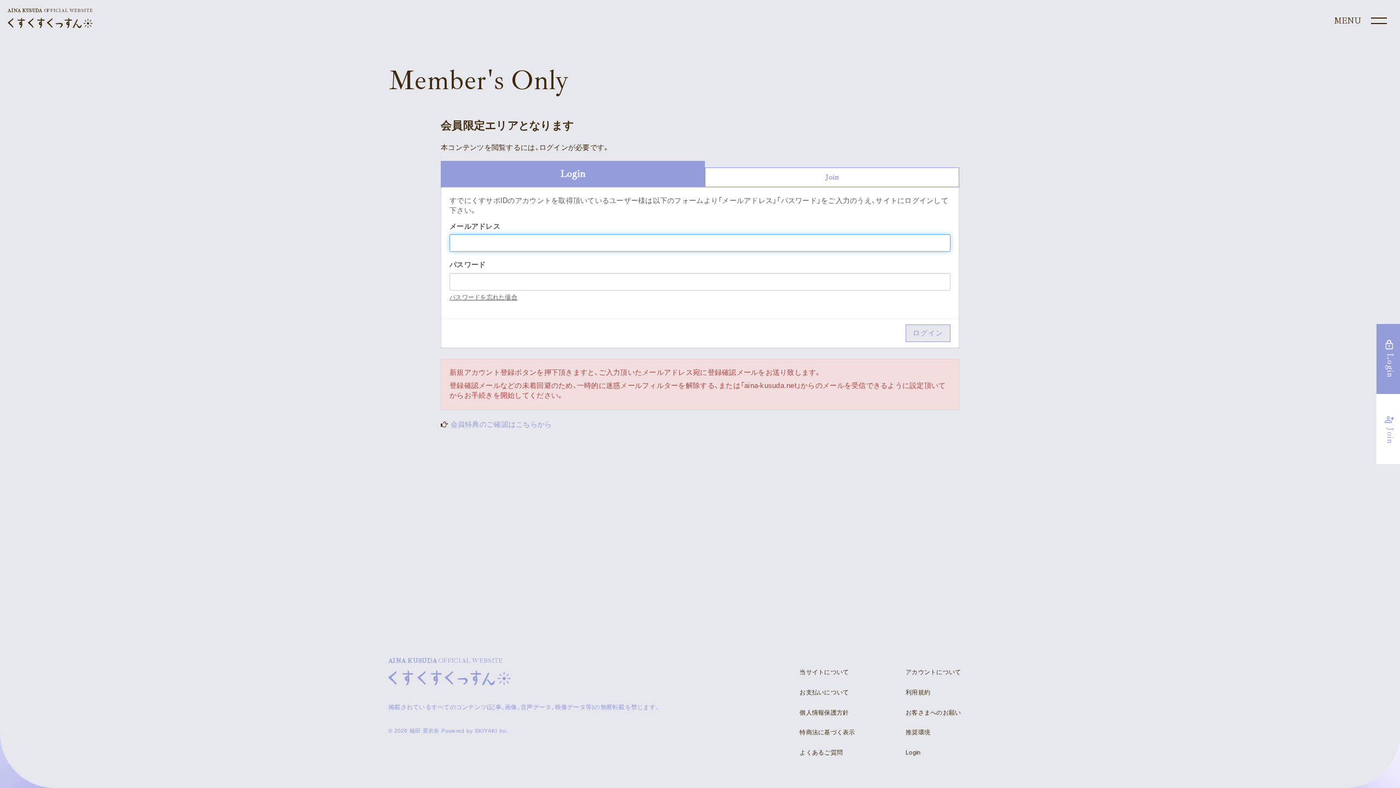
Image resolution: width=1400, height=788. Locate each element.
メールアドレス (475, 226)
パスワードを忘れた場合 (483, 297)
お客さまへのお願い (933, 712)
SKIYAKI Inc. (492, 731)
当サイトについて (824, 672)
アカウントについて (933, 672)
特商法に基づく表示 (827, 732)
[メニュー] (1359, 21)
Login (913, 752)
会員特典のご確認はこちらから (501, 424)
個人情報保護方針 (824, 712)
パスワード (468, 264)
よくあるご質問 (821, 752)
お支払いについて (824, 692)
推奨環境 (918, 732)
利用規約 (918, 692)
